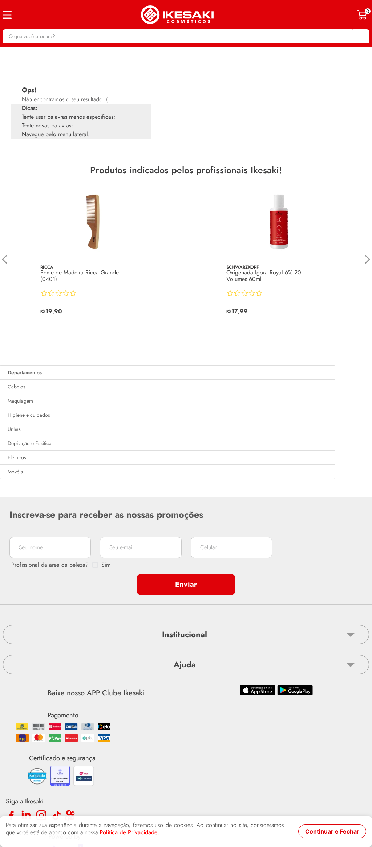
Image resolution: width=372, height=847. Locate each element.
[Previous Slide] (4, 259)
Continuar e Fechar (332, 831)
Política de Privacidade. (129, 832)
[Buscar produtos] (360, 36)
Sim (105, 565)
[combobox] (186, 36)
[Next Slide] (367, 259)
